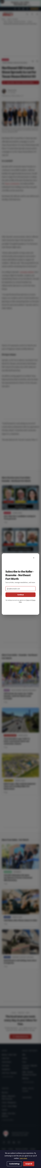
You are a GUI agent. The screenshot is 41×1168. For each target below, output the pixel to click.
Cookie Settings (14, 1164)
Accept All (28, 1164)
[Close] (34, 558)
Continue (20, 595)
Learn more (23, 1158)
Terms (27, 600)
